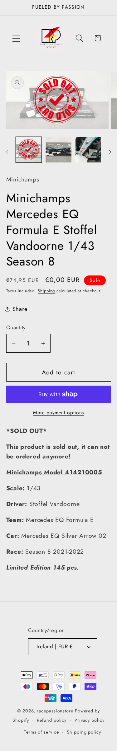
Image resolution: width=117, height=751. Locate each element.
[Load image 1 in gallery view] (29, 150)
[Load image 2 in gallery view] (58, 150)
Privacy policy (90, 720)
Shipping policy (84, 732)
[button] (16, 38)
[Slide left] (7, 152)
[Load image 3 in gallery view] (88, 150)
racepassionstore (55, 711)
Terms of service (41, 732)
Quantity (16, 327)
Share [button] (19, 309)
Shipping (46, 291)
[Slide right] (110, 152)
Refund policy (51, 720)
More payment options (58, 412)
